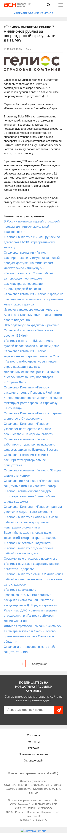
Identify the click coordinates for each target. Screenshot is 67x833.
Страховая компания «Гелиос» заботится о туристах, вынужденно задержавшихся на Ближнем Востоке (31, 444)
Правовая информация (33, 754)
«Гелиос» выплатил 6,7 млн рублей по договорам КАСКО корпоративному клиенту (32, 242)
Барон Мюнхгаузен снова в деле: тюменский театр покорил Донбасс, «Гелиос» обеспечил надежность (30, 538)
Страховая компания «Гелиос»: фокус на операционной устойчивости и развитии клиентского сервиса (33, 299)
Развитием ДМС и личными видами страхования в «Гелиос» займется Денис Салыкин (30, 616)
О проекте (33, 735)
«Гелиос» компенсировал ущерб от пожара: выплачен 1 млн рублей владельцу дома (29, 496)
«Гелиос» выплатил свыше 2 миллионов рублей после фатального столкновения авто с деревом (33, 579)
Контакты (34, 741)
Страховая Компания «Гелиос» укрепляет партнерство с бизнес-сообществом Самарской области (28, 429)
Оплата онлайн (33, 760)
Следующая (39, 664)
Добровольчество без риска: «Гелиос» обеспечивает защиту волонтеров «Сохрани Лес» (32, 377)
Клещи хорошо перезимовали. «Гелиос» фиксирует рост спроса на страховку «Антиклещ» (33, 403)
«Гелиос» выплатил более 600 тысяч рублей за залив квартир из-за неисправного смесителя (31, 522)
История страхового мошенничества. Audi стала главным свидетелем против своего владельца (33, 315)
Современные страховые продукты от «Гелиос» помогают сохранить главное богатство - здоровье (32, 564)
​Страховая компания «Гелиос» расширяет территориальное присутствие (26, 460)
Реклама (33, 747)
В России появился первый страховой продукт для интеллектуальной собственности (32, 227)
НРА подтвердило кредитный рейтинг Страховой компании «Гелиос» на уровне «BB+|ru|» (31, 330)
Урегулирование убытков (33, 13)
